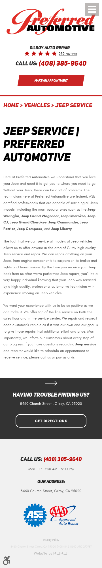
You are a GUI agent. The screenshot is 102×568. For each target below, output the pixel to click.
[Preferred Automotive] (51, 22)
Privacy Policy (51, 540)
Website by (51, 553)
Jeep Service (73, 106)
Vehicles (37, 106)
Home (11, 106)
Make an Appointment (51, 80)
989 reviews (68, 54)
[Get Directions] (51, 383)
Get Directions (51, 421)
